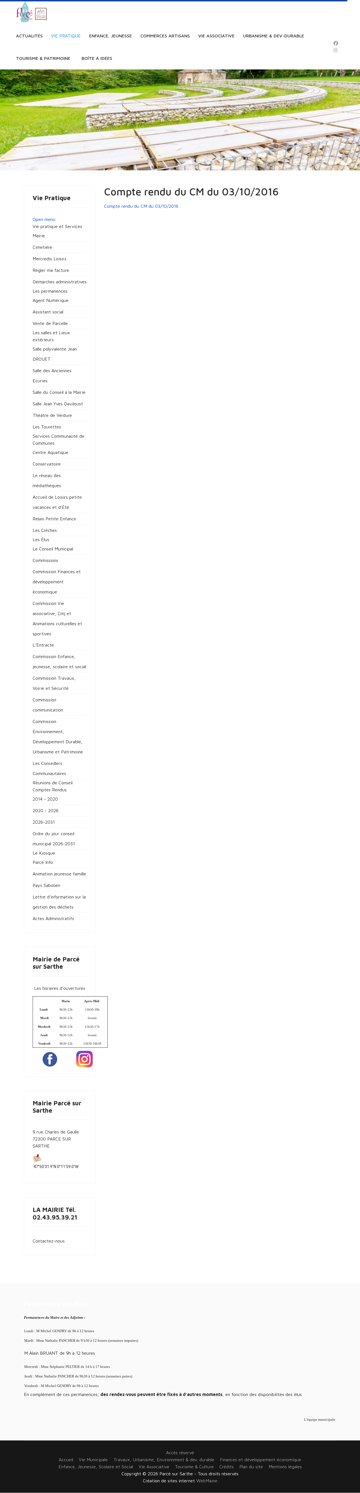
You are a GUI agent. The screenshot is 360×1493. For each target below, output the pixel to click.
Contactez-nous (49, 1240)
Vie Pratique (66, 35)
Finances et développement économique (260, 1459)
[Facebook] (336, 43)
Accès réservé (180, 1452)
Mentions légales (285, 1466)
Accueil (66, 1459)
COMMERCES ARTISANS (165, 35)
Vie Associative (216, 35)
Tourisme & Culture (194, 1466)
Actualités (29, 35)
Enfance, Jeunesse (110, 35)
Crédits (226, 1466)
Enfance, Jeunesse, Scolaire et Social (95, 1466)
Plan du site (251, 1466)
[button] (57, 226)
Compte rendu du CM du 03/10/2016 (141, 206)
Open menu (44, 219)
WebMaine (206, 1480)
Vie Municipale (93, 1459)
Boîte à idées (97, 58)
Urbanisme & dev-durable (273, 35)
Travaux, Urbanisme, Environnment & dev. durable (163, 1459)
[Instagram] (336, 50)
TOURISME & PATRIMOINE (43, 58)
